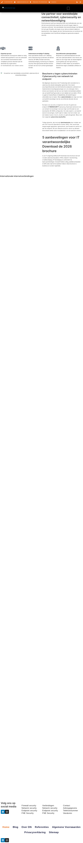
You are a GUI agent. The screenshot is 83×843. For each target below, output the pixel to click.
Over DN (26, 827)
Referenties (42, 827)
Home (5, 827)
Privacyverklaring (35, 832)
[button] (68, 8)
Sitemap (54, 832)
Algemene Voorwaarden (66, 827)
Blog (15, 827)
